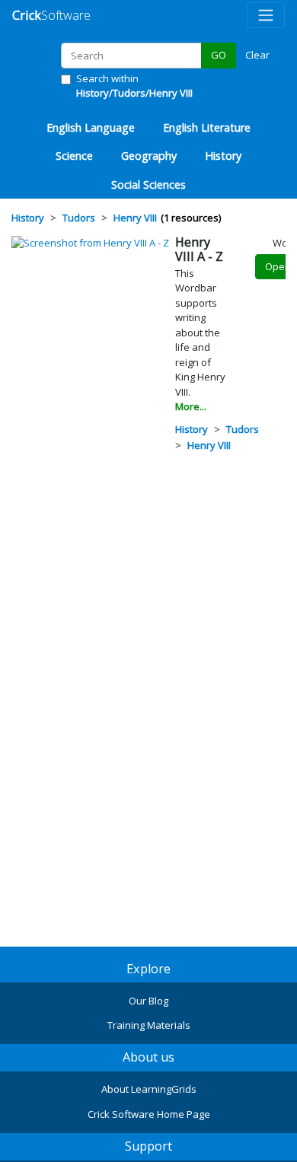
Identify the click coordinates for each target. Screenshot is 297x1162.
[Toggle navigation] (266, 15)
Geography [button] (149, 155)
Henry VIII (209, 445)
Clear (257, 55)
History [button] (223, 155)
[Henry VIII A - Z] (90, 242)
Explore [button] (148, 968)
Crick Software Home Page (149, 1114)
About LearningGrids (148, 1089)
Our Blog (148, 1001)
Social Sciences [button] (148, 184)
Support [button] (148, 1146)
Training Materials (148, 1025)
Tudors (242, 429)
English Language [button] (90, 127)
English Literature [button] (207, 127)
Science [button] (74, 155)
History (191, 429)
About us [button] (148, 1057)
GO (218, 55)
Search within (134, 86)
